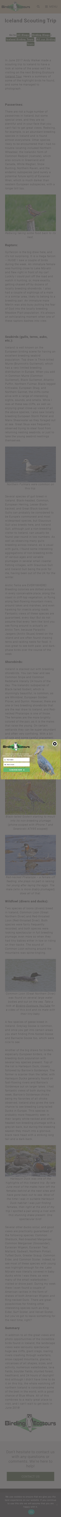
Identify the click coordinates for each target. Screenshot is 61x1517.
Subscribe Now (15, 770)
